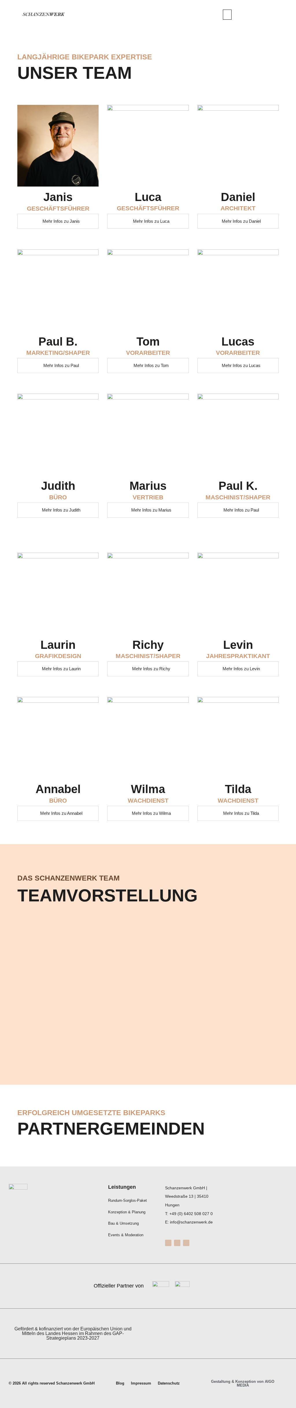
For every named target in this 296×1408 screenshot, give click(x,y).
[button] (227, 15)
